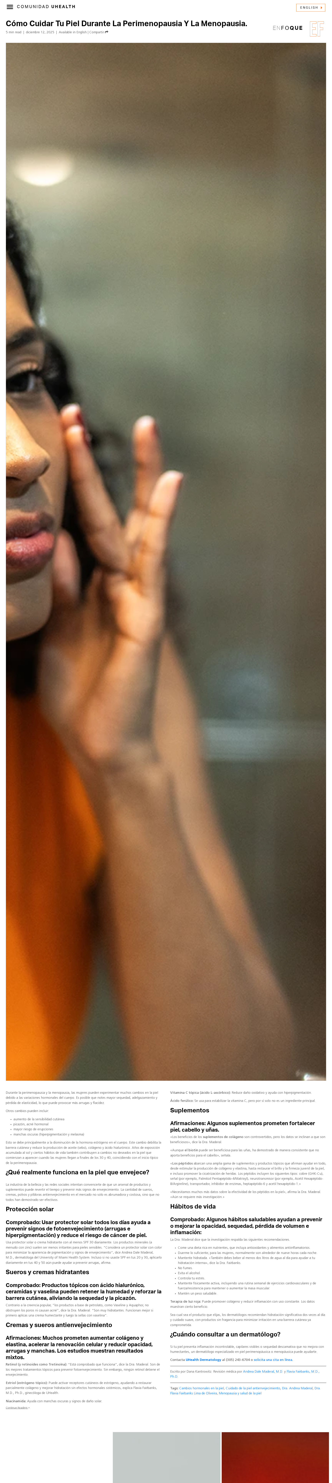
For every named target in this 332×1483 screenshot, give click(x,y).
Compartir (97, 32)
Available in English (73, 32)
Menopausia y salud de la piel (240, 1393)
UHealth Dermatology (204, 1360)
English (309, 7)
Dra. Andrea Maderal (297, 1388)
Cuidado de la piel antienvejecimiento (253, 1388)
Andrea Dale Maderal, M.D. (263, 1371)
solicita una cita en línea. (273, 1360)
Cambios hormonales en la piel (201, 1388)
